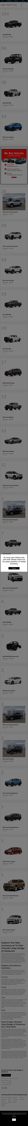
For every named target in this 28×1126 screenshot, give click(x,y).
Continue (14, 568)
